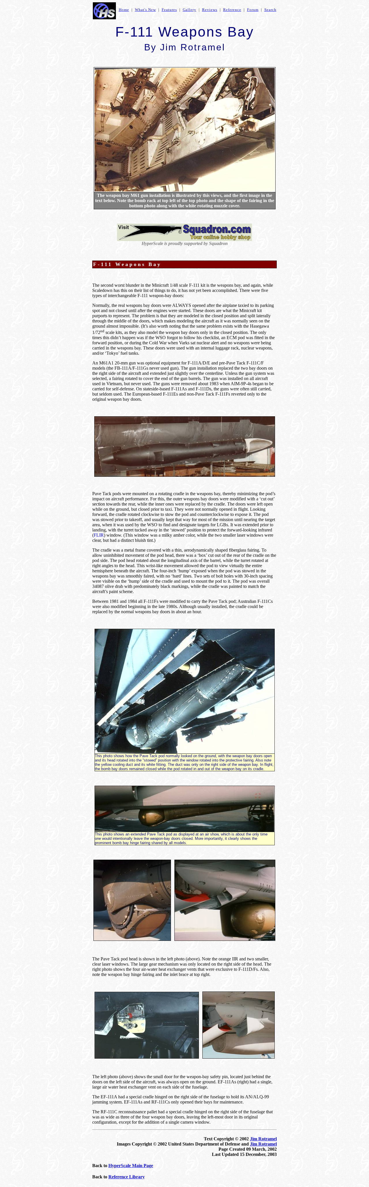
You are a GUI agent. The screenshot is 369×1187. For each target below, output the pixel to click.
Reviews (209, 9)
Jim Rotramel (263, 1138)
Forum (253, 9)
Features (169, 9)
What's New (145, 9)
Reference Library (126, 1176)
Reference (232, 9)
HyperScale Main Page (130, 1165)
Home (124, 9)
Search (270, 9)
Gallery (189, 9)
